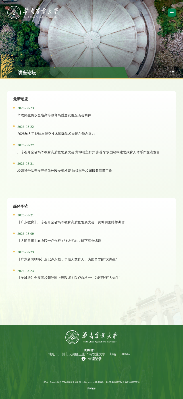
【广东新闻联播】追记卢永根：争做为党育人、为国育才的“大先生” (67, 259)
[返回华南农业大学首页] (32, 7)
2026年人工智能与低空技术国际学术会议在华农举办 (56, 134)
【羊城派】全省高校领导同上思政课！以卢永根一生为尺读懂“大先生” (68, 278)
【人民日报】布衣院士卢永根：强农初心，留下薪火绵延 (59, 241)
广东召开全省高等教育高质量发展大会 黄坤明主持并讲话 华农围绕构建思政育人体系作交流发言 (88, 152)
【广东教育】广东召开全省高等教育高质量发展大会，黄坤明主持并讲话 (71, 222)
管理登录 (95, 359)
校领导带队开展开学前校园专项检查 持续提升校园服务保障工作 (64, 171)
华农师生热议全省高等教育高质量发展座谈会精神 (54, 115)
